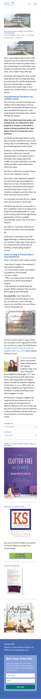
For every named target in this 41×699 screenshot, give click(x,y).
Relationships (8, 38)
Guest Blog (29, 35)
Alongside (18, 385)
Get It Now (20, 687)
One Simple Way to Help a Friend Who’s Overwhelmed (19, 32)
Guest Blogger (10, 35)
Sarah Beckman (26, 358)
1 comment (18, 38)
